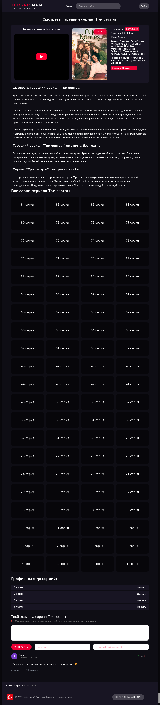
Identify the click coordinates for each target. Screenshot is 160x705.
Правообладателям (128, 697)
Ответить (15, 670)
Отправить (21, 647)
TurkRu (9, 685)
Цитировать (33, 670)
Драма (19, 685)
